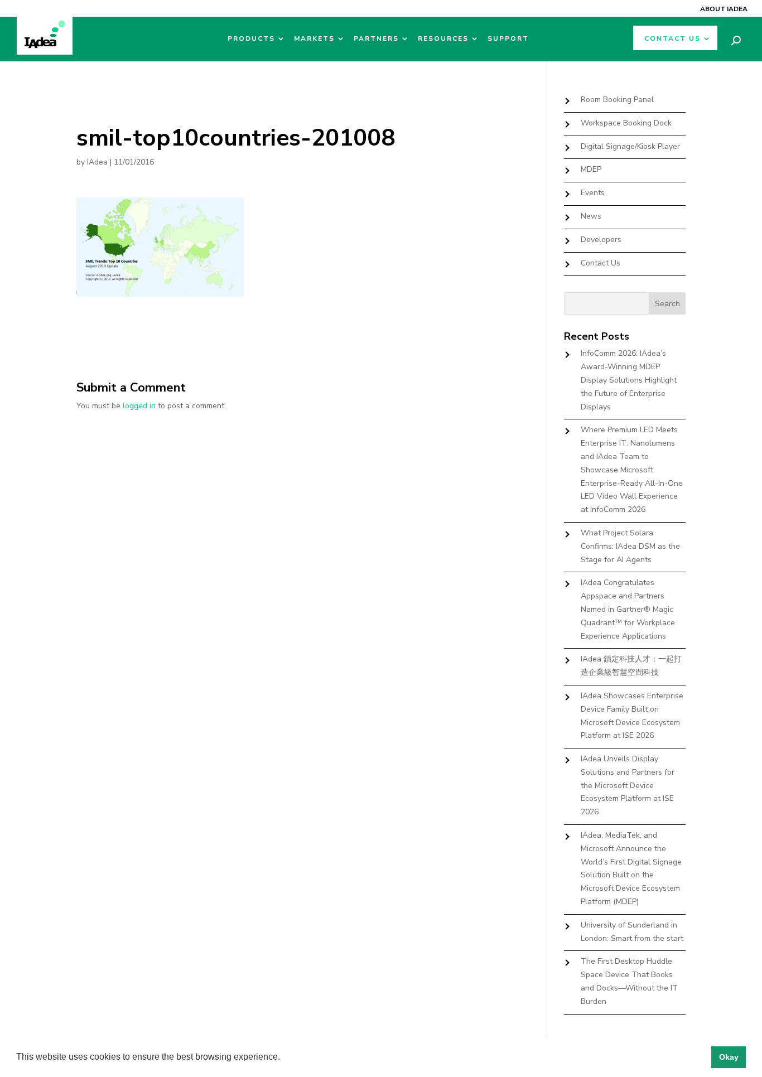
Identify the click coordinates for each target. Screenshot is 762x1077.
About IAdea (723, 8)
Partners (376, 39)
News (591, 216)
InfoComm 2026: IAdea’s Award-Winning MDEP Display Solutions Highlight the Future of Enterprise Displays (629, 380)
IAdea (97, 162)
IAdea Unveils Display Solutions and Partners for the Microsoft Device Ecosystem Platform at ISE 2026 (627, 785)
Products (251, 39)
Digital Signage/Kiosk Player (630, 146)
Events (593, 192)
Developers (601, 239)
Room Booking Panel (617, 99)
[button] (284, 1058)
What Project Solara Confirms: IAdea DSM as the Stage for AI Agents (630, 546)
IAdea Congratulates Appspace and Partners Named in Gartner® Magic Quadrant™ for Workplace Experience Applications (628, 609)
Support (508, 39)
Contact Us (672, 39)
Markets (314, 39)
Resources (443, 39)
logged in (139, 405)
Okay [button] (729, 1056)
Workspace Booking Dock (626, 123)
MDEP (591, 169)
